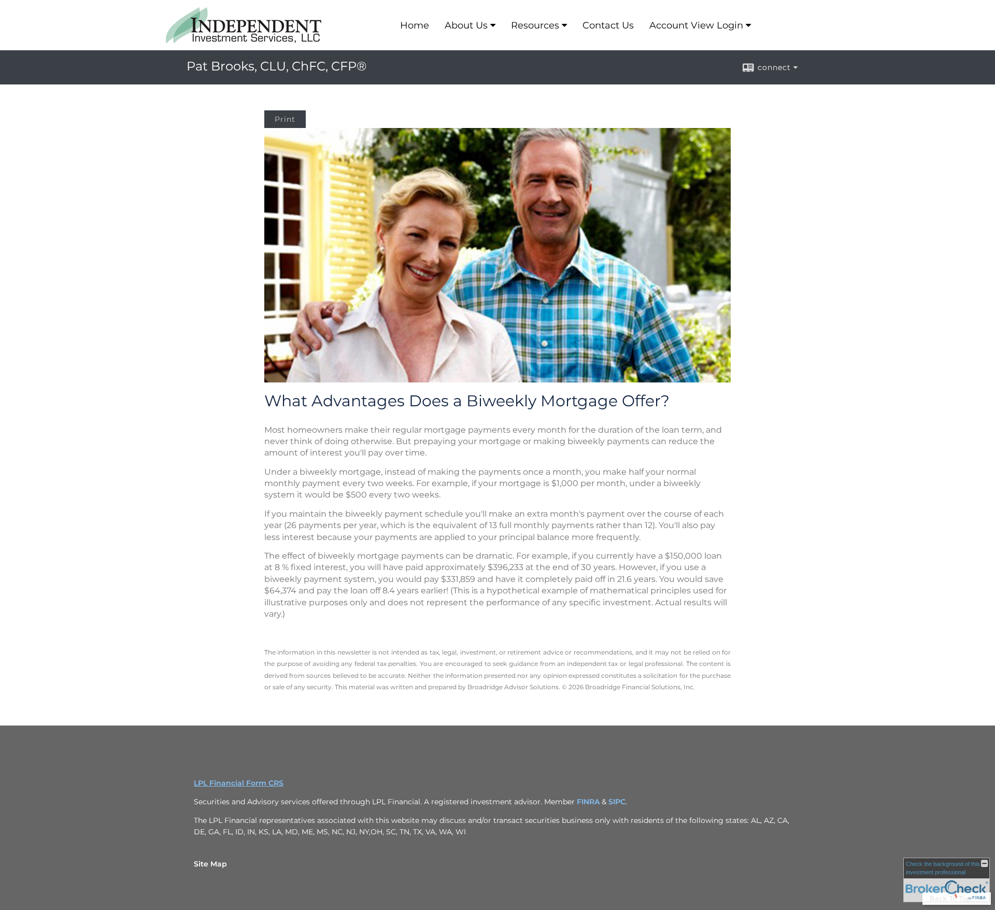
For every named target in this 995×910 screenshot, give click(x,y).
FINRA (589, 801)
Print (285, 119)
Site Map (210, 864)
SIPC (617, 801)
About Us (466, 25)
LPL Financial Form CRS (238, 783)
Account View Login (696, 25)
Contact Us (608, 25)
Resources (535, 25)
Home (414, 25)
